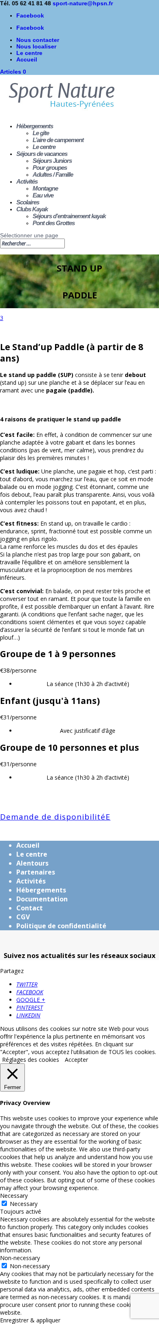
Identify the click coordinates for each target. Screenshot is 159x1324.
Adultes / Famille (53, 174)
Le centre (29, 53)
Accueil (26, 59)
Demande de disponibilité (53, 816)
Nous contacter (37, 40)
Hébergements (34, 126)
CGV (23, 916)
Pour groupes (50, 167)
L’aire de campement (58, 139)
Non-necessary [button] (20, 1258)
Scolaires (27, 202)
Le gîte (41, 132)
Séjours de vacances (41, 153)
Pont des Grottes (54, 222)
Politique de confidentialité (61, 925)
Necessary (24, 1204)
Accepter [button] (76, 1059)
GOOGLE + (30, 1000)
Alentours (32, 863)
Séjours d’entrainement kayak (69, 216)
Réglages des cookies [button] (30, 1059)
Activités (27, 181)
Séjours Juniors (52, 160)
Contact (29, 907)
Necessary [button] (14, 1195)
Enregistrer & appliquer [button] (30, 1320)
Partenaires (35, 872)
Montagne (45, 188)
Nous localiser (36, 46)
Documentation (42, 898)
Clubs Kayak (32, 209)
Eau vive (43, 195)
